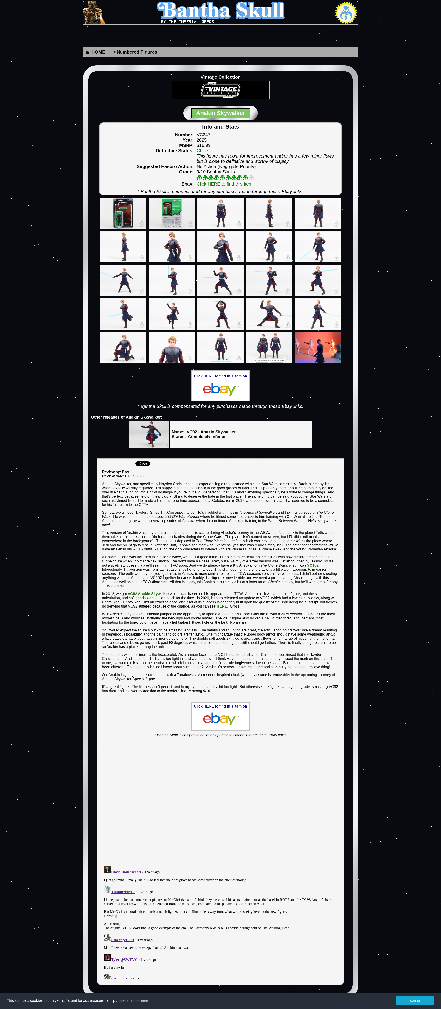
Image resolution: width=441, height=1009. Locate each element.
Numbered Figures (136, 51)
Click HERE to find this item (225, 183)
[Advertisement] (220, 35)
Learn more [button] (139, 1001)
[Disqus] (220, 798)
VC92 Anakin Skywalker (148, 594)
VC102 (313, 565)
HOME (97, 51)
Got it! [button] (415, 1001)
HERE (222, 606)
